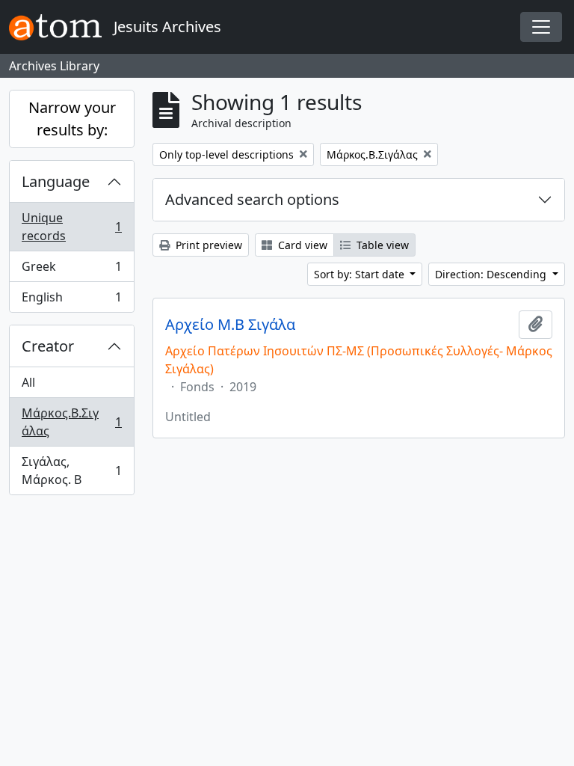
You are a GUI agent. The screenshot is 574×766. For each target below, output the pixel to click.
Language (56, 181)
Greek (71, 270)
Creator (48, 346)
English (71, 300)
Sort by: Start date (360, 274)
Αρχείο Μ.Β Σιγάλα (230, 325)
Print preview (207, 245)
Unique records (71, 226)
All (28, 382)
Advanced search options (252, 199)
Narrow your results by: (72, 118)
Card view (301, 245)
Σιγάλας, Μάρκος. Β (71, 470)
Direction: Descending (492, 274)
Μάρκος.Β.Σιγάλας (71, 422)
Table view (381, 245)
